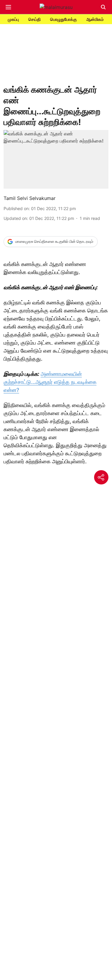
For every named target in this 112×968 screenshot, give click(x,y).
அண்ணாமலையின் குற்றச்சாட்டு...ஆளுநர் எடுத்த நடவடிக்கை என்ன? (50, 382)
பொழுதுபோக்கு (63, 19)
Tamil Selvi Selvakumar (30, 198)
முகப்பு (13, 19)
